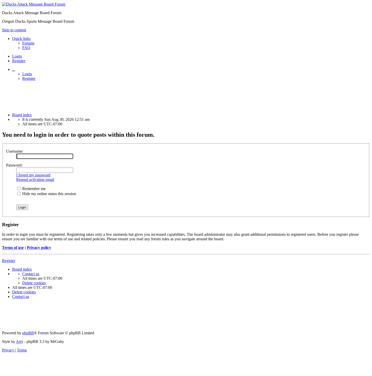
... (13, 69)
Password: (14, 165)
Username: (14, 151)
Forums (28, 43)
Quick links (21, 38)
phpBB (28, 333)
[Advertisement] (131, 96)
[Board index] (33, 4)
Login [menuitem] (17, 56)
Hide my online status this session (48, 194)
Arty (19, 341)
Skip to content (14, 30)
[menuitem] (26, 47)
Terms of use (13, 247)
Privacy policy (39, 247)
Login (27, 74)
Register (28, 78)
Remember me (33, 188)
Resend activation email (35, 179)
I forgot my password (33, 175)
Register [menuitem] (18, 61)
